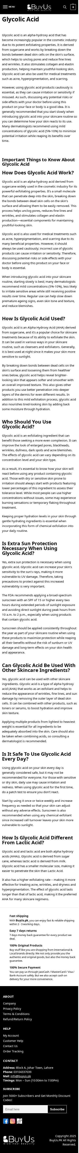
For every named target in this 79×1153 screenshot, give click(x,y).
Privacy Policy (12, 1009)
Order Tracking (13, 1051)
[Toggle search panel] (65, 7)
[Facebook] (5, 1121)
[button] (72, 7)
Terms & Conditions (16, 1014)
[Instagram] (12, 1121)
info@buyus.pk (21, 1076)
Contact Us (10, 1046)
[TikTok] (19, 1121)
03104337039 (22, 1072)
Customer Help (13, 1041)
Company (9, 1003)
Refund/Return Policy (17, 1019)
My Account (11, 1035)
